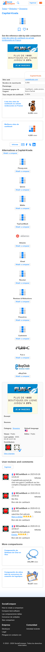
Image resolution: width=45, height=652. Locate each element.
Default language (31, 428)
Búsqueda (18, 3)
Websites (13, 9)
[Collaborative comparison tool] (9, 3)
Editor (26, 434)
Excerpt (7, 416)
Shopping (23, 9)
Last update (9, 437)
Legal (4, 632)
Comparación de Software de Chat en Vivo (12, 552)
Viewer (6, 434)
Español (40, 3)
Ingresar (33, 3)
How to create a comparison (12, 608)
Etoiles (14, 535)
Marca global (17, 517)
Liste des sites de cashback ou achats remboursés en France (13, 104)
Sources (7, 422)
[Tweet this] (30, 144)
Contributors (9, 442)
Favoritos (19, 29)
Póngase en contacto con (11, 635)
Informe (15, 144)
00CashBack (21, 474)
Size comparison (8, 620)
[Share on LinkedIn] (34, 144)
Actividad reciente (33, 629)
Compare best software (11, 611)
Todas (4, 9)
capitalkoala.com (31, 79)
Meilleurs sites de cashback (11, 125)
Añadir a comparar (10, 153)
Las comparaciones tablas (12, 614)
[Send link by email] (22, 144)
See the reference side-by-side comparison (21, 36)
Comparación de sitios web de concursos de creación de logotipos (13, 574)
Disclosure (6, 629)
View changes (9, 453)
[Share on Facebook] (26, 144)
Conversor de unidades (11, 617)
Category (7, 428)
